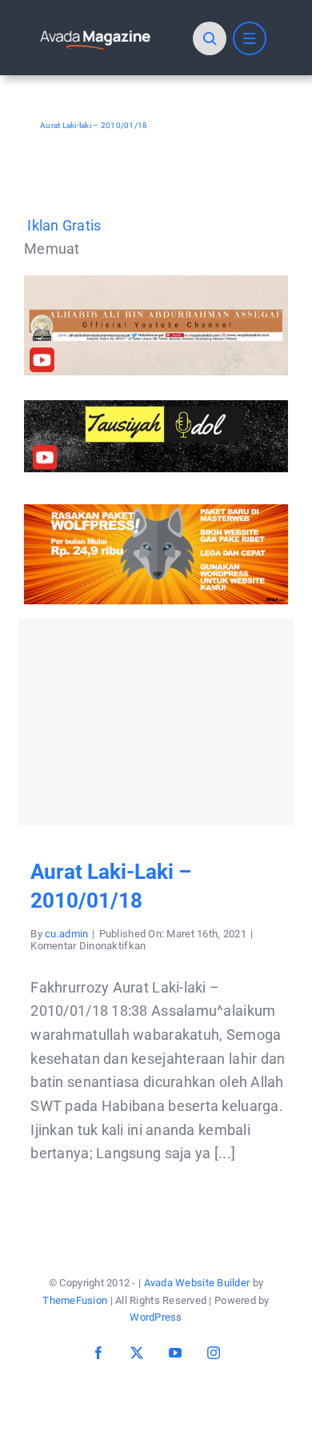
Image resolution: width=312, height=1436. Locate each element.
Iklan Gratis (64, 225)
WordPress (156, 1317)
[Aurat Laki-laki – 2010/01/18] (155, 721)
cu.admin (66, 934)
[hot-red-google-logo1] (95, 32)
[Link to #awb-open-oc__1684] (249, 38)
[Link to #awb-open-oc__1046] (209, 38)
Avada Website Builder (197, 1283)
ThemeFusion (74, 1300)
